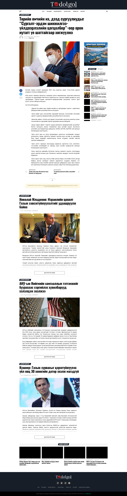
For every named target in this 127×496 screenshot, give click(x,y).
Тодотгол (31, 38)
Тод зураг (82, 11)
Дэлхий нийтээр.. (58, 11)
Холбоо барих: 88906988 (84, 487)
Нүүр (43, 11)
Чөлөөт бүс (75, 11)
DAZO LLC (88, 493)
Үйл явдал (49, 11)
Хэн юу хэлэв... (67, 11)
